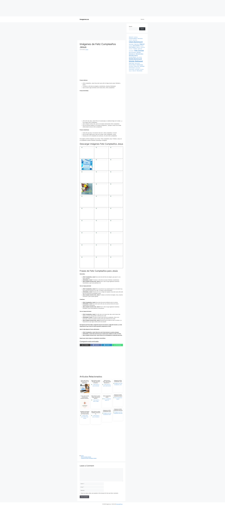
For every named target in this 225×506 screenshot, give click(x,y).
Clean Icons (136, 44)
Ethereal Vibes (143, 47)
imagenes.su (84, 19)
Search (130, 26)
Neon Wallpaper (131, 66)
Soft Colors (142, 69)
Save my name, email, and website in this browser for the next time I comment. (99, 493)
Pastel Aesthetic (137, 67)
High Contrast (139, 50)
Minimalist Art (132, 53)
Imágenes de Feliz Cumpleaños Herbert (89, 458)
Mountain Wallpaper (132, 64)
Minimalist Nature (133, 55)
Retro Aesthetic (137, 69)
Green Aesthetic (131, 50)
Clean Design (131, 44)
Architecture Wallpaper (133, 38)
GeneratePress (119, 504)
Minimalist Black (139, 53)
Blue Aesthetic (140, 38)
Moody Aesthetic (137, 63)
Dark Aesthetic (136, 45)
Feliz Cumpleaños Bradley (86, 456)
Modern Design (131, 63)
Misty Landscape (139, 57)
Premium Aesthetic (131, 69)
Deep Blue (141, 45)
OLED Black (142, 66)
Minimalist (139, 52)
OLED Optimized (132, 67)
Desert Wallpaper (132, 47)
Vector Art (134, 70)
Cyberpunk (130, 45)
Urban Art (130, 70)
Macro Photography (132, 52)
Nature (82, 455)
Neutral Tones (136, 66)
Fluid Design (131, 48)
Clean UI (142, 44)
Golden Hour (140, 48)
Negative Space (140, 64)
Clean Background (136, 42)
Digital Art (138, 47)
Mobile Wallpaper (136, 61)
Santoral (142, 19)
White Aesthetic (139, 70)
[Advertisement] (112, 8)
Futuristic (135, 48)
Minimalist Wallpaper (132, 57)
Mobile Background (135, 59)
